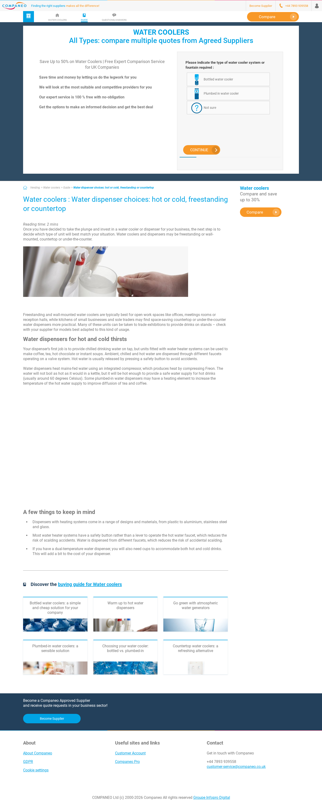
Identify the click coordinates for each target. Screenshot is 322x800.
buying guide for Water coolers (90, 584)
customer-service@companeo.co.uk (236, 766)
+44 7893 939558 (221, 761)
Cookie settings (36, 770)
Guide (66, 187)
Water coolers (51, 187)
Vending (35, 187)
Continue (199, 150)
